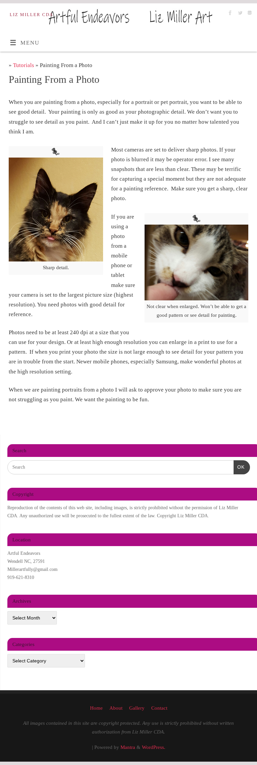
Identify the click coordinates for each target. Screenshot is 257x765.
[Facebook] (229, 13)
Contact (159, 708)
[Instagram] (249, 13)
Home (96, 708)
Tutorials (24, 65)
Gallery (137, 708)
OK (239, 467)
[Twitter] (239, 13)
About (115, 708)
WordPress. (153, 747)
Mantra (127, 747)
